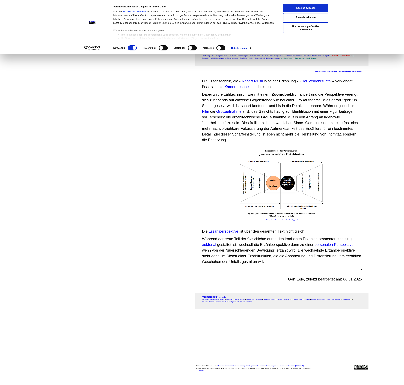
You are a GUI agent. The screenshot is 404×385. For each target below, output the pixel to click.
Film (205, 111)
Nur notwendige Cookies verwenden (305, 27)
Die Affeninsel (260, 58)
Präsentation (347, 299)
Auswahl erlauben (306, 17)
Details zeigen (239, 48)
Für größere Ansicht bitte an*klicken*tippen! (282, 220)
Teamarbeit (250, 299)
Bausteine (205, 58)
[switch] (163, 47)
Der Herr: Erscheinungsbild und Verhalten (277, 56)
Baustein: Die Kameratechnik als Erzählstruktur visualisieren (338, 71)
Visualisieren (336, 299)
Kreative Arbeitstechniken (235, 299)
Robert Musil (252, 81)
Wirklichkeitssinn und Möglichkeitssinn (224, 58)
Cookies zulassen (305, 7)
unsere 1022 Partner (134, 11)
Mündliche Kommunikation (320, 299)
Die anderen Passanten (302, 56)
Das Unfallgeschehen (219, 56)
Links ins (269, 58)
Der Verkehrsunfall (316, 81)
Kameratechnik (236, 87)
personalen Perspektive (334, 244)
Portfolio (259, 299)
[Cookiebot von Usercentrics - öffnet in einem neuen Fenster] (92, 48)
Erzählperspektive (223, 231)
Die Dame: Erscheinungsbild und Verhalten (244, 56)
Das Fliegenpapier (246, 58)
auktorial (209, 244)
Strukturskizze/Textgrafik (321, 56)
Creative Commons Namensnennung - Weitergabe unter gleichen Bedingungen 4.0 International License (261, 366)
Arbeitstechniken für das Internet (214, 302)
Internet (276, 58)
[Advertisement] (384, 68)
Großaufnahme (228, 111)
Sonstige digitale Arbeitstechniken (239, 302)
